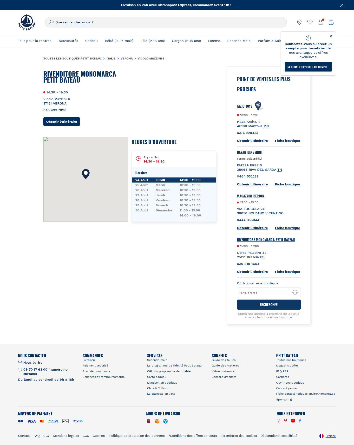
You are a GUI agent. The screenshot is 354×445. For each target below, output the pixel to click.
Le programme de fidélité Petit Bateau (174, 365)
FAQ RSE (282, 371)
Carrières (282, 377)
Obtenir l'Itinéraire (63, 121)
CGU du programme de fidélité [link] (169, 371)
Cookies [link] (99, 436)
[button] (86, 174)
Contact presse (287, 388)
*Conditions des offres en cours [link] (192, 436)
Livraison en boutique (162, 382)
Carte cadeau (156, 377)
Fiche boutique (287, 141)
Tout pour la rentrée (35, 41)
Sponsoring (284, 399)
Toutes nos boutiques (291, 360)
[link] (299, 22)
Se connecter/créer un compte (308, 67)
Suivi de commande (96, 371)
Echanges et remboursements (104, 377)
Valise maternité (223, 371)
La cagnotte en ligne (161, 393)
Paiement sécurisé (95, 365)
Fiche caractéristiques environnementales (305, 393)
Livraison (89, 360)
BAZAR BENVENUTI (249, 152)
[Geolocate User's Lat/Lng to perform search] (295, 292)
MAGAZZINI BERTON (250, 196)
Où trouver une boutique (257, 283)
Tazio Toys (245, 106)
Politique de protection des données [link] (137, 436)
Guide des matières (225, 365)
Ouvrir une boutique (290, 382)
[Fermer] (342, 4)
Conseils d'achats (224, 377)
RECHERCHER (269, 304)
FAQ (36, 436)
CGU (86, 436)
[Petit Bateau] (26, 22)
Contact (24, 436)
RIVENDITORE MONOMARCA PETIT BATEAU (266, 239)
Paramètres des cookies (239, 436)
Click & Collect (157, 388)
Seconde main (157, 360)
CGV (46, 436)
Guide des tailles (224, 360)
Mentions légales (66, 436)
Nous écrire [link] (32, 362)
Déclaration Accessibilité (279, 436)
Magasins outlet (287, 365)
